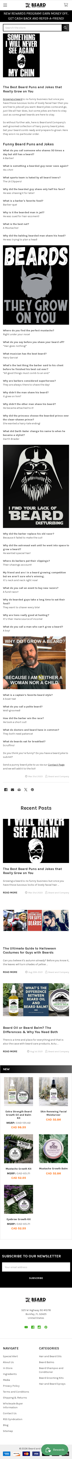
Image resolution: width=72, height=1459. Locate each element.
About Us (8, 1362)
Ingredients (10, 1374)
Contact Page (56, 764)
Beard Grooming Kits (51, 1377)
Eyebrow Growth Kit (19, 1219)
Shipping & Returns (15, 1397)
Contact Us (10, 1413)
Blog (5, 1425)
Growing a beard (12, 99)
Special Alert (10, 1356)
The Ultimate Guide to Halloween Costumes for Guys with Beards (29, 950)
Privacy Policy (11, 1385)
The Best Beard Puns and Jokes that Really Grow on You (32, 89)
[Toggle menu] (5, 5)
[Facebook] (6, 789)
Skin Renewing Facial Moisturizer (53, 1113)
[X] (26, 789)
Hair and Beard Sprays (52, 1383)
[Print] (19, 789)
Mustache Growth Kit (18, 1168)
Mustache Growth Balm (53, 1168)
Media (6, 1380)
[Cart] (66, 5)
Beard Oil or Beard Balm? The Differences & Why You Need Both (30, 1030)
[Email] (12, 789)
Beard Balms (46, 1362)
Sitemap (8, 1431)
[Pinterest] (32, 789)
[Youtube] (26, 1327)
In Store (7, 1368)
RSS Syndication (12, 1419)
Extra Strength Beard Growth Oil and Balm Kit (19, 1115)
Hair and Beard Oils (50, 1356)
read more (10, 892)
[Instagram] (39, 1327)
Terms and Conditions (16, 1391)
